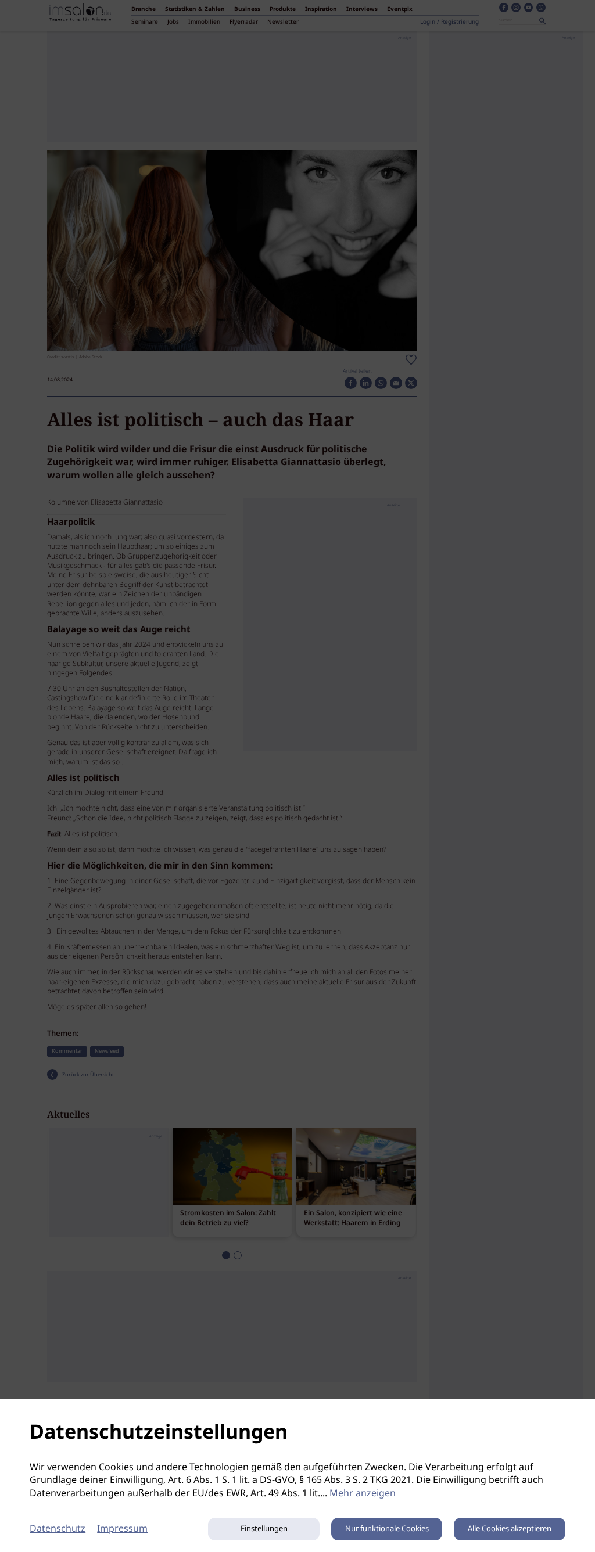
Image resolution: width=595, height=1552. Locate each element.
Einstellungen (264, 1529)
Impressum (122, 1529)
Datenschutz (57, 1529)
